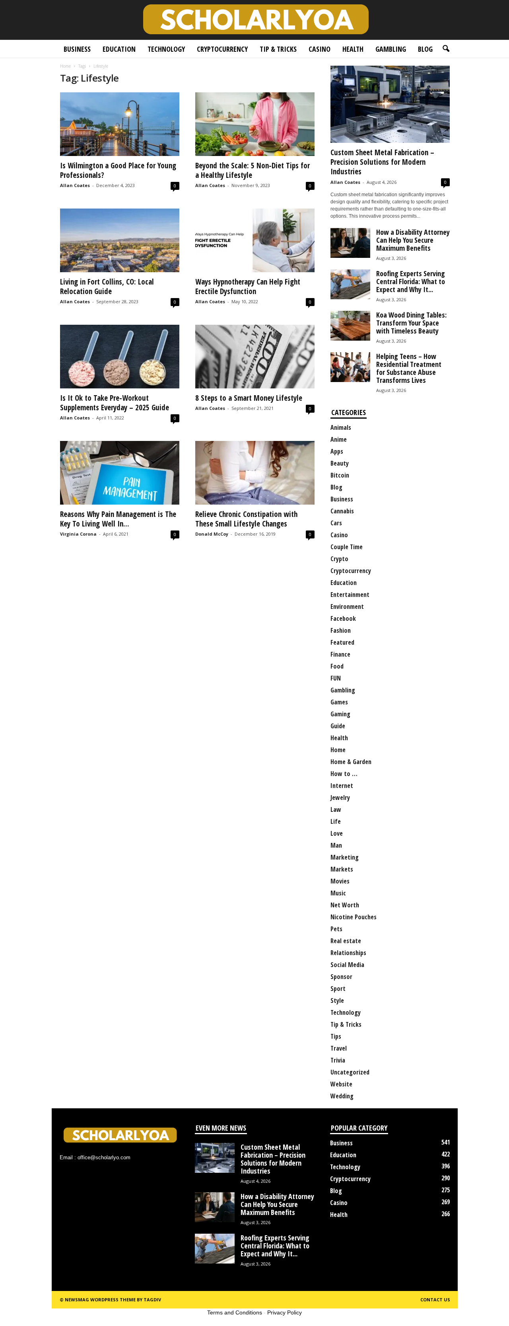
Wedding (342, 1096)
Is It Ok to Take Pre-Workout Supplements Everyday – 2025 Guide (114, 403)
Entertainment (349, 594)
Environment (347, 606)
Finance (340, 654)
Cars (336, 523)
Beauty (339, 463)
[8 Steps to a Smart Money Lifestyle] (255, 356)
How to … (343, 773)
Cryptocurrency (222, 49)
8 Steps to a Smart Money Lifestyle (248, 398)
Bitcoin (339, 475)
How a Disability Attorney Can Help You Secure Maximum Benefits (413, 240)
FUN (335, 678)
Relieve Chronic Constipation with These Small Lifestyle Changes (246, 519)
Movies (340, 881)
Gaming (340, 714)
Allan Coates (75, 185)
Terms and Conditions (234, 1312)
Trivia (337, 1060)
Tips (335, 1036)
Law (335, 809)
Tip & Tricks (278, 49)
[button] (446, 49)
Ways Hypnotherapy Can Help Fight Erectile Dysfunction (247, 286)
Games (339, 702)
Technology (166, 49)
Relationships (348, 952)
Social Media (347, 964)
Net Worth (344, 905)
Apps (336, 451)
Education (119, 49)
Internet (341, 785)
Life (335, 821)
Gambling (390, 49)
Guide (337, 726)
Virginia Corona (78, 534)
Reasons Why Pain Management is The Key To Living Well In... (118, 519)
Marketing (344, 857)
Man (336, 845)
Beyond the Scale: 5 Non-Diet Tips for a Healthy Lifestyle (252, 170)
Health (352, 49)
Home (65, 66)
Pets (336, 928)
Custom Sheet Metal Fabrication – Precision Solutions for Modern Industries (382, 162)
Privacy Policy (284, 1312)
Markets (341, 869)
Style (337, 1000)
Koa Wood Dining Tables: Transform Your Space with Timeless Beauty (411, 322)
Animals (340, 427)
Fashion (340, 630)
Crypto (339, 558)
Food (337, 666)
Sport (338, 988)
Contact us (435, 1300)
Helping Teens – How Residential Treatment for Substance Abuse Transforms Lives (408, 368)
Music (338, 893)
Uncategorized (349, 1072)
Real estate (345, 940)
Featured (342, 642)
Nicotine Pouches (353, 917)
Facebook (343, 618)
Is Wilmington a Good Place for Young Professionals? (118, 170)
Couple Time (346, 546)
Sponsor (341, 976)
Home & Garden (350, 761)
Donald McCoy (211, 534)
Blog (425, 49)
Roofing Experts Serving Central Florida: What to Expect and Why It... (410, 281)
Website (341, 1084)
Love (336, 833)
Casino (319, 49)
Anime (338, 439)
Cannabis (342, 511)
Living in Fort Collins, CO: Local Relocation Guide (107, 286)
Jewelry (340, 797)
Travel (338, 1048)
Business (77, 49)
